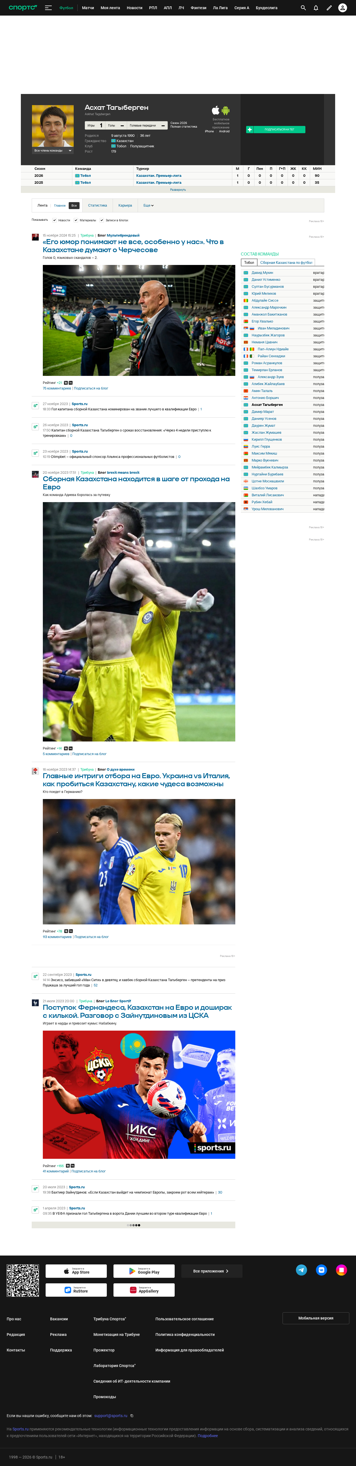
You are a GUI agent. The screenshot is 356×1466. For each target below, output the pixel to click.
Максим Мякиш (264, 453)
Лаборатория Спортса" (114, 1365)
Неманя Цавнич (265, 342)
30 (220, 1192)
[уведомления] (316, 7)
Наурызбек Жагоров (268, 335)
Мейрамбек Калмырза (270, 467)
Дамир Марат (263, 412)
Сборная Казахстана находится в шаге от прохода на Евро (136, 483)
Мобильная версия (315, 1318)
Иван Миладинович (274, 328)
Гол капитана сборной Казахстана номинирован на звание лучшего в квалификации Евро (124, 409)
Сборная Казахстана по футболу (287, 262)
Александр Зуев (271, 377)
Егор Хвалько (262, 321)
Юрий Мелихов (264, 293)
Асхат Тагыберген (267, 405)
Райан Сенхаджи (271, 356)
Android (224, 131)
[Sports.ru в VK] (322, 1271)
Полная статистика (183, 126)
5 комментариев (56, 754)
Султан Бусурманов (268, 286)
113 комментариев (57, 937)
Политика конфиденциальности (185, 1334)
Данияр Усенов (264, 418)
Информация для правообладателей (189, 1350)
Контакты (16, 1350)
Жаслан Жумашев (266, 432)
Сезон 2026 (178, 123)
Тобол (121, 146)
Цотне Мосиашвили (268, 481)
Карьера (125, 205)
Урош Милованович (268, 509)
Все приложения (208, 1271)
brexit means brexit (123, 472)
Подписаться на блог (91, 388)
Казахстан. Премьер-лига (158, 175)
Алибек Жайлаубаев (268, 384)
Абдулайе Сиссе (265, 300)
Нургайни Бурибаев (267, 474)
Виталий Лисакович (268, 495)
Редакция (16, 1334)
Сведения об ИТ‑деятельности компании (131, 1381)
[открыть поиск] (303, 7)
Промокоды (104, 1397)
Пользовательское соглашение (184, 1319)
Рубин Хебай (262, 502)
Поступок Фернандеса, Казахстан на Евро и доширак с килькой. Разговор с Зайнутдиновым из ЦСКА (137, 1011)
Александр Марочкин (269, 307)
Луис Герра (261, 446)
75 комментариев (57, 388)
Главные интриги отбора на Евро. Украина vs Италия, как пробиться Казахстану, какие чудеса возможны (136, 780)
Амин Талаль (262, 391)
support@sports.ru (110, 1415)
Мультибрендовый (123, 235)
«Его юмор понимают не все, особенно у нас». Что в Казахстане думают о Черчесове (133, 246)
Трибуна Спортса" (109, 1319)
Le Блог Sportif (118, 1001)
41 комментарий (56, 1171)
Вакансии (59, 1319)
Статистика (97, 205)
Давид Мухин (262, 273)
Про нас (14, 1319)
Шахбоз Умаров (265, 488)
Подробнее (208, 1435)
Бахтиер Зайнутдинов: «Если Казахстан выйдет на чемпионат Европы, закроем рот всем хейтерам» (132, 1192)
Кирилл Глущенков (267, 439)
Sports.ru (80, 403)
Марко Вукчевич (265, 460)
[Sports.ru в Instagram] (342, 1271)
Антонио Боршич (265, 398)
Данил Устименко (266, 279)
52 (96, 985)
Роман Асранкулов (267, 363)
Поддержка (61, 1350)
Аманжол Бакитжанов (269, 314)
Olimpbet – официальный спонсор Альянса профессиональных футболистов (112, 456)
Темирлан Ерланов (267, 370)
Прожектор (104, 1350)
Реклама (58, 1334)
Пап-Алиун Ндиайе (273, 349)
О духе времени (121, 769)
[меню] (48, 8)
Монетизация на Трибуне (116, 1334)
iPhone (209, 131)
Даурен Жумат (263, 425)
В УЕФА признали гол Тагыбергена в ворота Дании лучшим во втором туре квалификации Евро (130, 1213)
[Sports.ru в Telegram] (302, 1271)
